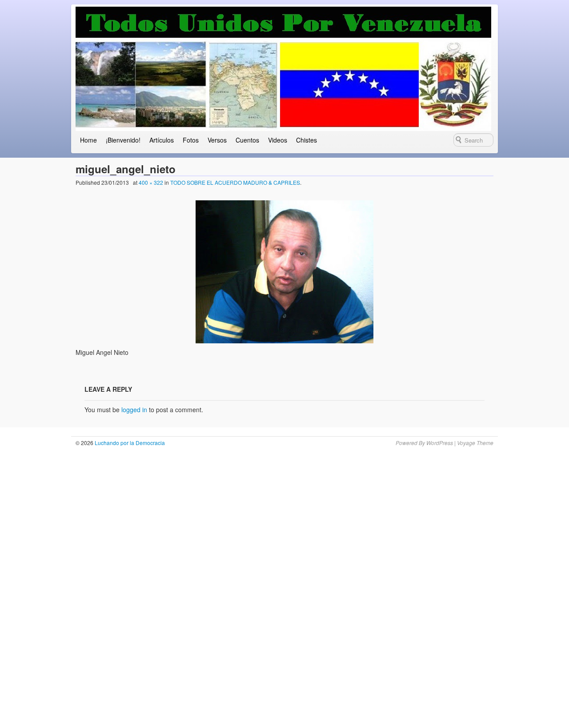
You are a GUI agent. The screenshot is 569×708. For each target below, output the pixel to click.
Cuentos (247, 139)
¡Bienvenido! (123, 139)
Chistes (306, 139)
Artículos (161, 139)
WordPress (439, 442)
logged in (134, 409)
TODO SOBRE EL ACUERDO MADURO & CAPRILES (235, 182)
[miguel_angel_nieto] (285, 271)
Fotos (191, 139)
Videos (277, 139)
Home (88, 139)
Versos (217, 139)
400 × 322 (151, 182)
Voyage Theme (475, 442)
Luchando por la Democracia (129, 442)
